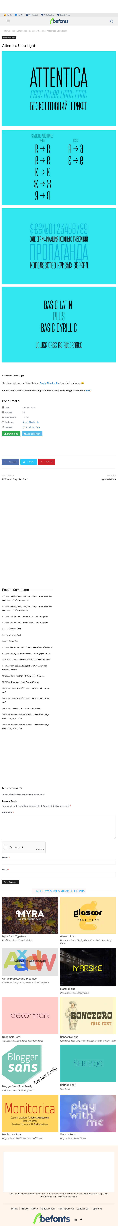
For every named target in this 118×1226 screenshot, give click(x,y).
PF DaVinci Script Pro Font (14, 479)
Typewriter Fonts (94, 1040)
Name (6, 857)
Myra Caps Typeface (14, 936)
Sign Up (19, 15)
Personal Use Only (31, 427)
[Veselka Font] (88, 1113)
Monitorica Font (11, 1134)
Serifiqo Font (68, 1084)
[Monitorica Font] (30, 1113)
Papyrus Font (15, 628)
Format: (9, 412)
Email (5, 869)
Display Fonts (83, 940)
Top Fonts (97, 1208)
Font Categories (19, 30)
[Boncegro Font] (88, 1015)
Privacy (24, 1208)
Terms (14, 1208)
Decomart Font (11, 1036)
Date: (7, 407)
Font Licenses (48, 1208)
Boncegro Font (69, 1036)
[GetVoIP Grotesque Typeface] (30, 961)
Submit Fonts (65, 15)
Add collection (33, 433)
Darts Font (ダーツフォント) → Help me (27, 676)
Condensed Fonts (10, 1090)
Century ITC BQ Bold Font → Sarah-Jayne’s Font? (30, 653)
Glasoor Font (68, 936)
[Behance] (76, 1220)
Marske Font (67, 988)
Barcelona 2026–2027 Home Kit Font (34, 659)
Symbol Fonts (80, 1138)
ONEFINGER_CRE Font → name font (26, 708)
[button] (111, 22)
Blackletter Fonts (9, 940)
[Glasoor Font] (88, 915)
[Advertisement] (23, 534)
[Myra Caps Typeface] (30, 915)
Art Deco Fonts (8, 1040)
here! (88, 390)
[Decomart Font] (30, 1015)
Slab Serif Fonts (78, 1040)
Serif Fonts (65, 1040)
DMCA (34, 1208)
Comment (8, 812)
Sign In (8, 15)
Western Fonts (109, 1040)
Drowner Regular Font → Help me (25, 682)
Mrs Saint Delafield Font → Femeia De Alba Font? (31, 647)
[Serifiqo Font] (88, 1063)
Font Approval (66, 1208)
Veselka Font (67, 1134)
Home (7, 30)
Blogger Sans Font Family (17, 1086)
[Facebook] (81, 1220)
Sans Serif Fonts (37, 30)
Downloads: (11, 417)
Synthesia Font (108, 479)
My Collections (48, 15)
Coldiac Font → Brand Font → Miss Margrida (29, 616)
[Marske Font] (88, 967)
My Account (33, 15)
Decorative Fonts (67, 940)
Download (12, 433)
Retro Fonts (95, 940)
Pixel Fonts (21, 1138)
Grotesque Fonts (25, 982)
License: (9, 427)
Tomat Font (13, 641)
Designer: (9, 422)
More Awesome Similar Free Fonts (60, 891)
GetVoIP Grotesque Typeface (19, 978)
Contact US (83, 1208)
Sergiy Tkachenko (49, 383)
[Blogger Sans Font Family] (30, 1066)
